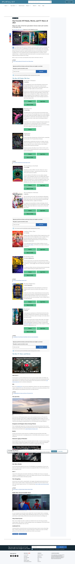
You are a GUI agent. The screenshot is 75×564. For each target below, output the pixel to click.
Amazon (30, 101)
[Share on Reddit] (10, 41)
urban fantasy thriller (27, 323)
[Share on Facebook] (10, 34)
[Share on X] (10, 36)
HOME (14, 18)
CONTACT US (39, 561)
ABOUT (38, 560)
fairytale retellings (30, 244)
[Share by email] (10, 40)
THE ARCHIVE (25, 556)
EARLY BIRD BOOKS (26, 557)
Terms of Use (39, 556)
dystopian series (19, 386)
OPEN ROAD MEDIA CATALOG (27, 561)
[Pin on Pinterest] (10, 38)
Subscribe (69, 1)
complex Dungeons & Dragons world (31, 428)
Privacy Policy (40, 557)
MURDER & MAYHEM (26, 560)
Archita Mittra (15, 29)
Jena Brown (21, 29)
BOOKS (17, 18)
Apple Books (42, 101)
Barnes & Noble (30, 104)
